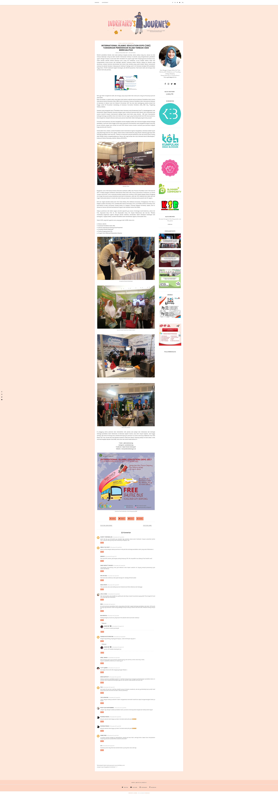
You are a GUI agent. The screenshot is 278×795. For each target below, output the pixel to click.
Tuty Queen (104, 668)
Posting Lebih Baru (106, 525)
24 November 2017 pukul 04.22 (109, 604)
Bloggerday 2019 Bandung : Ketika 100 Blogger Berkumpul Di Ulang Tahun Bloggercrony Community (170, 241)
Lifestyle (124, 43)
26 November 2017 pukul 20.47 (108, 745)
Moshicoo (147, 793)
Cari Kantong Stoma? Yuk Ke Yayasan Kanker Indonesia (170, 259)
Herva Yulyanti (105, 547)
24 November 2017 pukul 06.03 (119, 636)
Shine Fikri (103, 735)
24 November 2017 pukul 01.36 (119, 565)
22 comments (132, 52)
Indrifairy (107, 626)
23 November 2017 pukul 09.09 (116, 547)
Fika (101, 687)
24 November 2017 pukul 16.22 (114, 697)
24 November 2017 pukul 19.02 (120, 707)
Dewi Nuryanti (104, 677)
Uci (101, 746)
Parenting (131, 43)
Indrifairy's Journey (133, 793)
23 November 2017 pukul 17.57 (111, 556)
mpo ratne (103, 576)
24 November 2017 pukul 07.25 (118, 626)
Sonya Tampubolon (106, 537)
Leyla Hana (103, 594)
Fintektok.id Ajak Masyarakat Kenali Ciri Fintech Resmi (170, 279)
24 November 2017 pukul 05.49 (113, 615)
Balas (102, 542)
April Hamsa (104, 657)
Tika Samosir (104, 697)
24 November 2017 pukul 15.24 (115, 677)
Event (120, 43)
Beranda (97, 2)
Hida (101, 604)
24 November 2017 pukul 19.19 (115, 726)
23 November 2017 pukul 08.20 (118, 537)
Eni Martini (103, 615)
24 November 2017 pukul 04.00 (114, 594)
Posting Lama (147, 525)
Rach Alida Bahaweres (107, 708)
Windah (102, 556)
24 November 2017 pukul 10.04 (114, 657)
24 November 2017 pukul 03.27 (113, 585)
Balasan (104, 623)
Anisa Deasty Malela (106, 565)
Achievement (105, 2)
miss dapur (103, 585)
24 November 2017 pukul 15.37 (109, 687)
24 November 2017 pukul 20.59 (113, 735)
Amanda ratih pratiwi (106, 636)
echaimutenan (104, 717)
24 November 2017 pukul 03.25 (113, 575)
